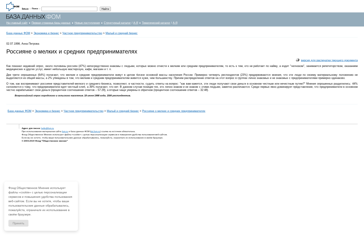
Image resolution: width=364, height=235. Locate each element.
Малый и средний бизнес (122, 33)
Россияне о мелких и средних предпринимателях (173, 111)
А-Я (135, 22)
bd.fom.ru (95, 131)
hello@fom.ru (47, 128)
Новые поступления (87, 22)
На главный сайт (17, 22)
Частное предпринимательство (82, 33)
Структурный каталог (117, 22)
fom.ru (65, 131)
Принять (18, 223)
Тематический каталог (156, 22)
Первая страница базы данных (51, 22)
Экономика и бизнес (46, 33)
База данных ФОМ (18, 33)
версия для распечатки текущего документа (329, 60)
